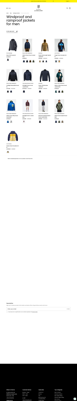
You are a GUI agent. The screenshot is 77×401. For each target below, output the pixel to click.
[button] (68, 1)
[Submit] (68, 309)
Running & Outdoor (16, 13)
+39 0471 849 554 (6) (27, 400)
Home (7, 13)
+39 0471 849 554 (10, 397)
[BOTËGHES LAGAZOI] (38, 8)
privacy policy (35, 311)
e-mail (23, 397)
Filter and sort (10, 31)
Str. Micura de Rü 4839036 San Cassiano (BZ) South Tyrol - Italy (11, 394)
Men (11, 13)
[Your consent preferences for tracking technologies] (75, 399)
